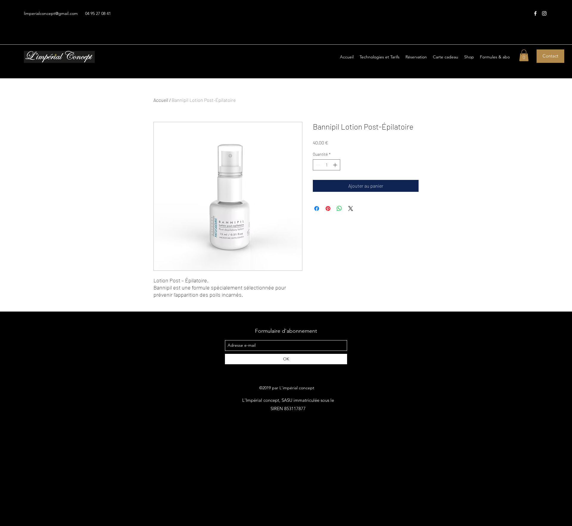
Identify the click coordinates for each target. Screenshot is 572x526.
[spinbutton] (326, 165)
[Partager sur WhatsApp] (339, 208)
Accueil (160, 100)
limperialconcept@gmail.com (51, 13)
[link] (524, 55)
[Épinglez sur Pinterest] (328, 208)
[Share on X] (350, 208)
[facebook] (535, 13)
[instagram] (544, 13)
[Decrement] (317, 165)
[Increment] (335, 165)
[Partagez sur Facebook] (316, 208)
